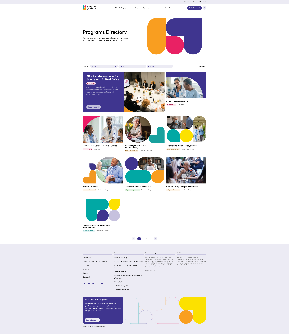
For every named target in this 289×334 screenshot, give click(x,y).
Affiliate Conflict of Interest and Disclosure (128, 261)
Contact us (187, 1)
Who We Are (87, 257)
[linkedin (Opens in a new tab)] (84, 283)
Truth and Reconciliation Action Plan (95, 261)
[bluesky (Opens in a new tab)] (93, 283)
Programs (86, 265)
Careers (195, 1)
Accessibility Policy (120, 257)
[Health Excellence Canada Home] (89, 8)
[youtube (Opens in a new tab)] (102, 283)
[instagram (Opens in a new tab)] (97, 283)
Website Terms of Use (121, 290)
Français (203, 1)
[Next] (155, 238)
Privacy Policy (118, 282)
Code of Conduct (120, 272)
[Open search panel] (204, 8)
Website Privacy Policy (121, 286)
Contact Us (86, 277)
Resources (86, 269)
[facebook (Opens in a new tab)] (89, 283)
